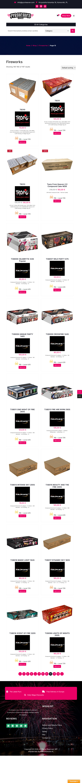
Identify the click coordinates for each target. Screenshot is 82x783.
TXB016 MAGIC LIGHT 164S (22, 560)
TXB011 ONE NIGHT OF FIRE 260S (22, 410)
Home (28, 45)
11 (54, 674)
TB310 (22, 110)
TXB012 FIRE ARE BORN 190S (57, 409)
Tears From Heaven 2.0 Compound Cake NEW (57, 185)
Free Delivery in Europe (55, 692)
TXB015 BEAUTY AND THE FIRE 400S (57, 486)
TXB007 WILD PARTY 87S (57, 259)
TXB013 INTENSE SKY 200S (22, 485)
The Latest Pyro (15, 692)
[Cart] (57, 16)
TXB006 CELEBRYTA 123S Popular (22, 260)
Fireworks (43, 45)
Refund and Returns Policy (52, 725)
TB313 (22, 184)
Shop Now (66, 16)
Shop (35, 45)
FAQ (43, 735)
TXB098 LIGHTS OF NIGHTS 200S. (57, 634)
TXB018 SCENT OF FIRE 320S (22, 633)
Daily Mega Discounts (35, 695)
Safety (44, 731)
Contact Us (46, 738)
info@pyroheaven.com (25, 2)
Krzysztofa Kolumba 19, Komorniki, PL (53, 2)
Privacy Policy (47, 728)
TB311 (57, 101)
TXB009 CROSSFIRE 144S (57, 334)
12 (58, 674)
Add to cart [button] (22, 142)
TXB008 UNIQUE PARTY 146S (22, 335)
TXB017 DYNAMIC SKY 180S (57, 560)
